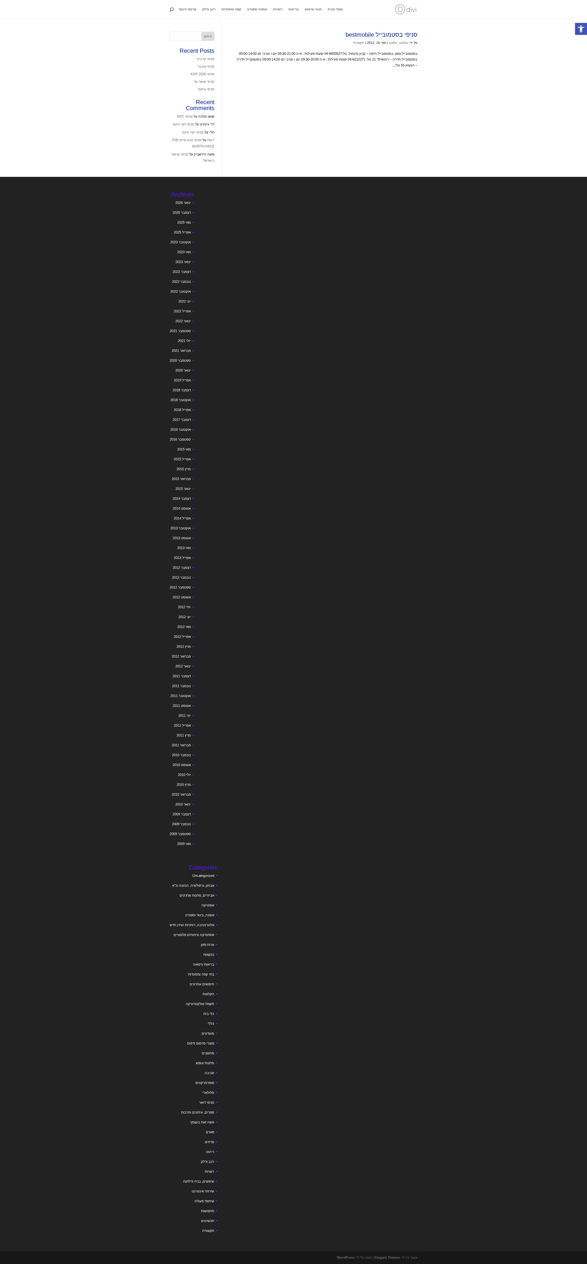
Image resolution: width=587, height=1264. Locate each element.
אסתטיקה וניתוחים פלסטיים (194, 935)
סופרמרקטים (204, 1083)
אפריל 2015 (182, 459)
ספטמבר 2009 (180, 834)
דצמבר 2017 (182, 420)
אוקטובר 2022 (180, 291)
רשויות (277, 9)
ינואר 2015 (183, 489)
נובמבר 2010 (181, 755)
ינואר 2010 (183, 804)
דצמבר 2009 (182, 814)
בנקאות (208, 954)
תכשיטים (207, 1221)
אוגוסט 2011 (182, 706)
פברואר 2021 (181, 351)
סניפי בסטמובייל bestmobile (381, 34)
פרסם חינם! (187, 9)
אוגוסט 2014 (182, 508)
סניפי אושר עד (204, 81)
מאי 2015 (184, 449)
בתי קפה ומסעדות (201, 974)
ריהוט (210, 1152)
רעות (210, 140)
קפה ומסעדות (231, 9)
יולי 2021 (184, 341)
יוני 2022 (184, 301)
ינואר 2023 (183, 262)
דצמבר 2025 (182, 212)
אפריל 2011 (182, 725)
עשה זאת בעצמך (202, 1122)
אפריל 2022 (182, 311)
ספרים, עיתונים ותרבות (197, 1112)
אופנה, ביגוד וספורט (199, 915)
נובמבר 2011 (181, 686)
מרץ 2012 (184, 646)
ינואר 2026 (183, 203)
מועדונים (208, 1033)
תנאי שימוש (313, 9)
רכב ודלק (209, 9)
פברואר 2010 (181, 794)
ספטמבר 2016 (180, 439)
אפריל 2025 (182, 232)
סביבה (209, 1073)
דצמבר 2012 (182, 567)
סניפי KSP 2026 (202, 74)
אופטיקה (208, 905)
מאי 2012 (184, 627)
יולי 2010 (184, 775)
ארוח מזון (207, 945)
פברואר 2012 (181, 656)
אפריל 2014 (182, 518)
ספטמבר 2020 (180, 360)
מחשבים (208, 1053)
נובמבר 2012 (181, 577)
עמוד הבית (335, 9)
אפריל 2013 (182, 558)
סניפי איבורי (205, 66)
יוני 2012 (184, 617)
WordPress (346, 1257)
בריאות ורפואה (203, 964)
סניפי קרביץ (205, 59)
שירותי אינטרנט (203, 1191)
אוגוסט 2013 (182, 538)
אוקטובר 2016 (180, 429)
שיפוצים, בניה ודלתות (198, 1181)
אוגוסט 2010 (182, 765)
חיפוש (208, 36)
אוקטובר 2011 (180, 696)
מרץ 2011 (184, 735)
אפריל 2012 (182, 637)
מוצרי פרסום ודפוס (200, 1043)
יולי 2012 (184, 607)
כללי (211, 1023)
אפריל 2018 (182, 410)
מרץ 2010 (184, 784)
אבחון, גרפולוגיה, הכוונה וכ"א (193, 885)
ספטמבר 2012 (180, 587)
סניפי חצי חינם (183, 124)
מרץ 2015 (184, 469)
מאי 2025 (184, 222)
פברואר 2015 (181, 479)
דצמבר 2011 (182, 676)
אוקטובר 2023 (180, 242)
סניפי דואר (206, 1102)
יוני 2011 (184, 715)
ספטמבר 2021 (180, 331)
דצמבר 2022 (182, 272)
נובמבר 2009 (181, 824)
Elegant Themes (387, 1257)
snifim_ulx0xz (398, 42)
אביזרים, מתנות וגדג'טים (197, 895)
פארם (210, 1132)
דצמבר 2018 (182, 390)
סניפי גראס (206, 89)
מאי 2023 (184, 252)
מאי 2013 (184, 548)
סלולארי (208, 1093)
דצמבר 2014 (182, 498)
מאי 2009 (184, 844)
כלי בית (208, 1014)
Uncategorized (203, 876)
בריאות (293, 9)
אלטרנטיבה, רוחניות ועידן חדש (192, 925)
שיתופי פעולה (204, 1201)
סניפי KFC (185, 116)
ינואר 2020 (183, 370)
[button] (581, 29)
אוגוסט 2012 (182, 597)
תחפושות (207, 1211)
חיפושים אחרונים (202, 984)
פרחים (209, 1142)
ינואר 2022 (183, 321)
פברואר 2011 (181, 745)
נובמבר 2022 (181, 281)
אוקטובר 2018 (180, 400)
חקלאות (208, 994)
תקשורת (358, 42)
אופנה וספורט (257, 9)
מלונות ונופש (205, 1063)
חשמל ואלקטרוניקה (200, 1004)
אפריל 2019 (182, 380)
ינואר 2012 (183, 666)
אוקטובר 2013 (180, 528)
